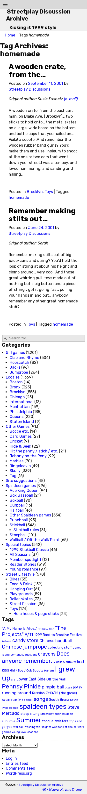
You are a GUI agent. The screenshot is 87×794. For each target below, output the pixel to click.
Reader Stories (23, 564)
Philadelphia (21, 411)
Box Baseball (21, 495)
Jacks (15, 367)
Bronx (15, 387)
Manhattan (20, 406)
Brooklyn (35, 191)
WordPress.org (19, 773)
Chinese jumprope (24, 647)
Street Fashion (23, 603)
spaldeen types (42, 706)
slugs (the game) (22, 699)
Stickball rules (26, 530)
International (21, 402)
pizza (68, 687)
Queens (16, 416)
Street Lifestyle (20, 574)
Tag (13, 475)
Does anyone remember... (36, 657)
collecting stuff (60, 647)
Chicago (17, 397)
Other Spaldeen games (30, 515)
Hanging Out (21, 589)
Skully (15, 470)
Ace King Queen (24, 490)
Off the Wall (55, 679)
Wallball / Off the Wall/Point (35, 539)
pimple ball (53, 687)
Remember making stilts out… (42, 215)
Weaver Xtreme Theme (65, 789)
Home (10, 35)
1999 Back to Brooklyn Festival (58, 635)
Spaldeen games (21, 485)
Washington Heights (37, 727)
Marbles (16, 461)
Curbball (17, 505)
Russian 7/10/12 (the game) (54, 693)
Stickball (17, 525)
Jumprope (19, 372)
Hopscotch (19, 362)
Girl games (15, 352)
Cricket (16, 441)
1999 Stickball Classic (29, 549)
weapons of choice (64, 727)
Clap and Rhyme (24, 357)
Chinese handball (55, 640)
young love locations (25, 732)
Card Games (21, 436)
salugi (6, 699)
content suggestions (24, 654)
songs (41, 699)
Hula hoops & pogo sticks (36, 613)
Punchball (19, 520)
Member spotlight (25, 559)
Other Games (17, 426)
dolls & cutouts (66, 662)
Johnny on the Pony (28, 456)
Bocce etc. (19, 431)
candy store (25, 640)
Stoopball (18, 535)
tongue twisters (55, 721)
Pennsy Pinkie (21, 686)
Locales (13, 377)
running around (16, 692)
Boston (16, 382)
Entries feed (17, 763)
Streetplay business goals (56, 713)
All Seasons (20, 554)
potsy (77, 687)
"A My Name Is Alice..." (19, 628)
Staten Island (22, 421)
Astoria (6, 641)
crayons (47, 654)
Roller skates (21, 599)
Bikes (14, 579)
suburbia (8, 721)
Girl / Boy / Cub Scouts (26, 670)
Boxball (16, 500)
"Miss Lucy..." (46, 628)
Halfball (17, 510)
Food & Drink (21, 584)
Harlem (49, 670)
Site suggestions (21, 480)
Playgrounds (21, 594)
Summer (28, 720)
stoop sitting (30, 713)
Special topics (18, 544)
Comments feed (20, 768)
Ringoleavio (20, 466)
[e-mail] (71, 99)
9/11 (29, 634)
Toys (49, 191)
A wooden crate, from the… (37, 70)
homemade (19, 197)
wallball (18, 727)
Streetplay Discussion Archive (41, 785)
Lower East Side (30, 679)
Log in (11, 758)
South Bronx (59, 700)
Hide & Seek (20, 446)
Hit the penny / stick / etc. (34, 451)
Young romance (24, 569)
